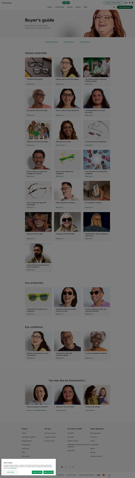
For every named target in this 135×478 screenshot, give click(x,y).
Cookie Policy (13, 468)
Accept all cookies (37, 472)
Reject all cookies (48, 472)
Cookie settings (10, 472)
